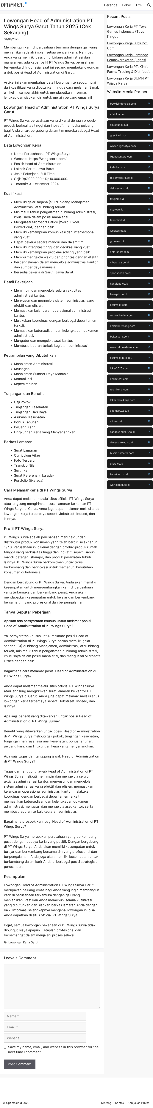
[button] (149, 5)
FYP (139, 5)
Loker (126, 5)
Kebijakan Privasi (139, 1103)
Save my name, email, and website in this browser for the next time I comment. (53, 1049)
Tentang (106, 1103)
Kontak (119, 1103)
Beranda (110, 5)
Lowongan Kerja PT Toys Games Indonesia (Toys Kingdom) (126, 31)
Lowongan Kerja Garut (23, 942)
